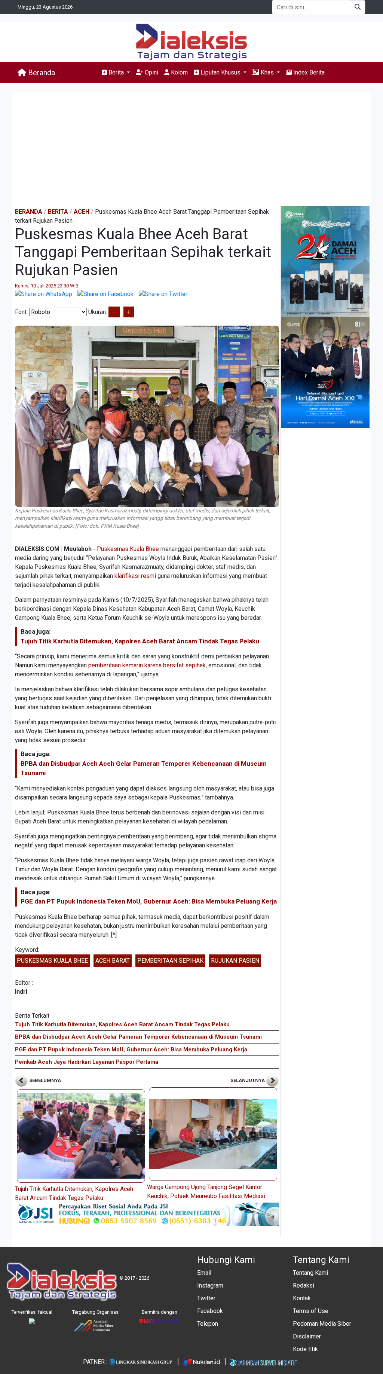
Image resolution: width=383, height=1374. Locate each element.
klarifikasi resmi (135, 575)
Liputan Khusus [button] (220, 72)
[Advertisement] (191, 149)
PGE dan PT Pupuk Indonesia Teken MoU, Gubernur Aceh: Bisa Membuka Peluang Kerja (149, 901)
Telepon (207, 1323)
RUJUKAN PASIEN (235, 960)
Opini (150, 72)
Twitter (206, 1298)
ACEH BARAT (112, 960)
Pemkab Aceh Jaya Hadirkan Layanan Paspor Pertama (86, 1061)
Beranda (40, 72)
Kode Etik (305, 1349)
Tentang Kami (310, 1272)
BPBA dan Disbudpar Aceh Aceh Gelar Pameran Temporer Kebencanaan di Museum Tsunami (138, 1036)
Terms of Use (310, 1310)
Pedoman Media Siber (322, 1323)
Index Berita (308, 72)
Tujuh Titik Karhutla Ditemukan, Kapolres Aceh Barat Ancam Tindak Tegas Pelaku (140, 641)
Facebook (210, 1310)
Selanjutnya (248, 1080)
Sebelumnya (44, 1080)
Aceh (81, 211)
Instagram (210, 1285)
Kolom (178, 72)
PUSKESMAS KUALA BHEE (52, 960)
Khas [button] (267, 72)
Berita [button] (116, 72)
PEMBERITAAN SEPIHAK (170, 960)
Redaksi (303, 1285)
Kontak (302, 1298)
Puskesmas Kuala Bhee (128, 548)
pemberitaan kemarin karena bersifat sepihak (147, 665)
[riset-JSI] (147, 1214)
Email (204, 1272)
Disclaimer (307, 1336)
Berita (58, 211)
